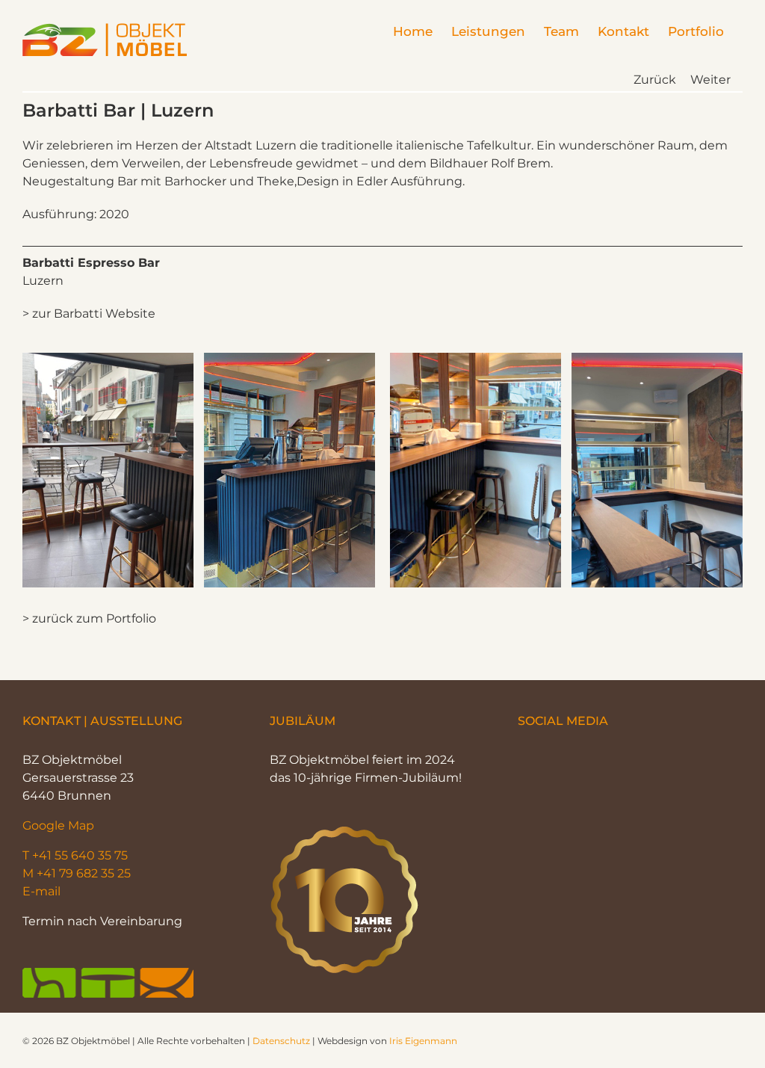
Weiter (710, 79)
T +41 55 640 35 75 (75, 855)
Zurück (655, 79)
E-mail (41, 891)
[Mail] (570, 758)
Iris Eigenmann (423, 1040)
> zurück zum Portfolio (89, 618)
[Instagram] (547, 758)
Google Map (58, 825)
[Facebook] (524, 758)
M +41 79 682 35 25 (76, 873)
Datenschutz (281, 1040)
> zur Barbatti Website (88, 313)
